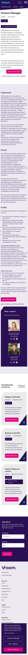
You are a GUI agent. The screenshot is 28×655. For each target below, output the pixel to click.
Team (3, 583)
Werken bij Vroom (6, 588)
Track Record (5, 594)
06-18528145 (11, 339)
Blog (3, 600)
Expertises (4, 541)
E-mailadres (5, 533)
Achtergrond (5, 586)
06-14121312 (11, 362)
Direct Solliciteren (14, 71)
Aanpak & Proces (6, 591)
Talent (3, 612)
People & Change (6, 619)
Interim (4, 609)
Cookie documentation (9, 633)
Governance (5, 597)
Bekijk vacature (12, 419)
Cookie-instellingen (13, 638)
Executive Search (6, 607)
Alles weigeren (13, 644)
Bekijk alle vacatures (21, 386)
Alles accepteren (13, 649)
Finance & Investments (7, 622)
